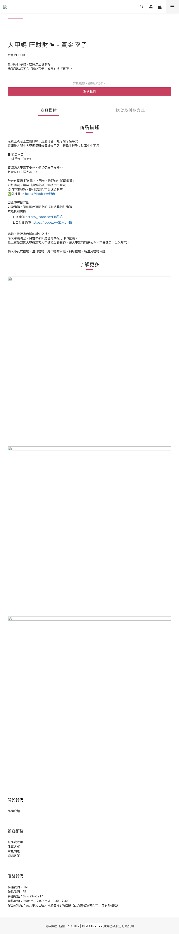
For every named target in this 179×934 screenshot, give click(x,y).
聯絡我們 (89, 91)
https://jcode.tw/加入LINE (52, 222)
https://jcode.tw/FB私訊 (44, 216)
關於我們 (15, 799)
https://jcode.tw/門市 (40, 193)
